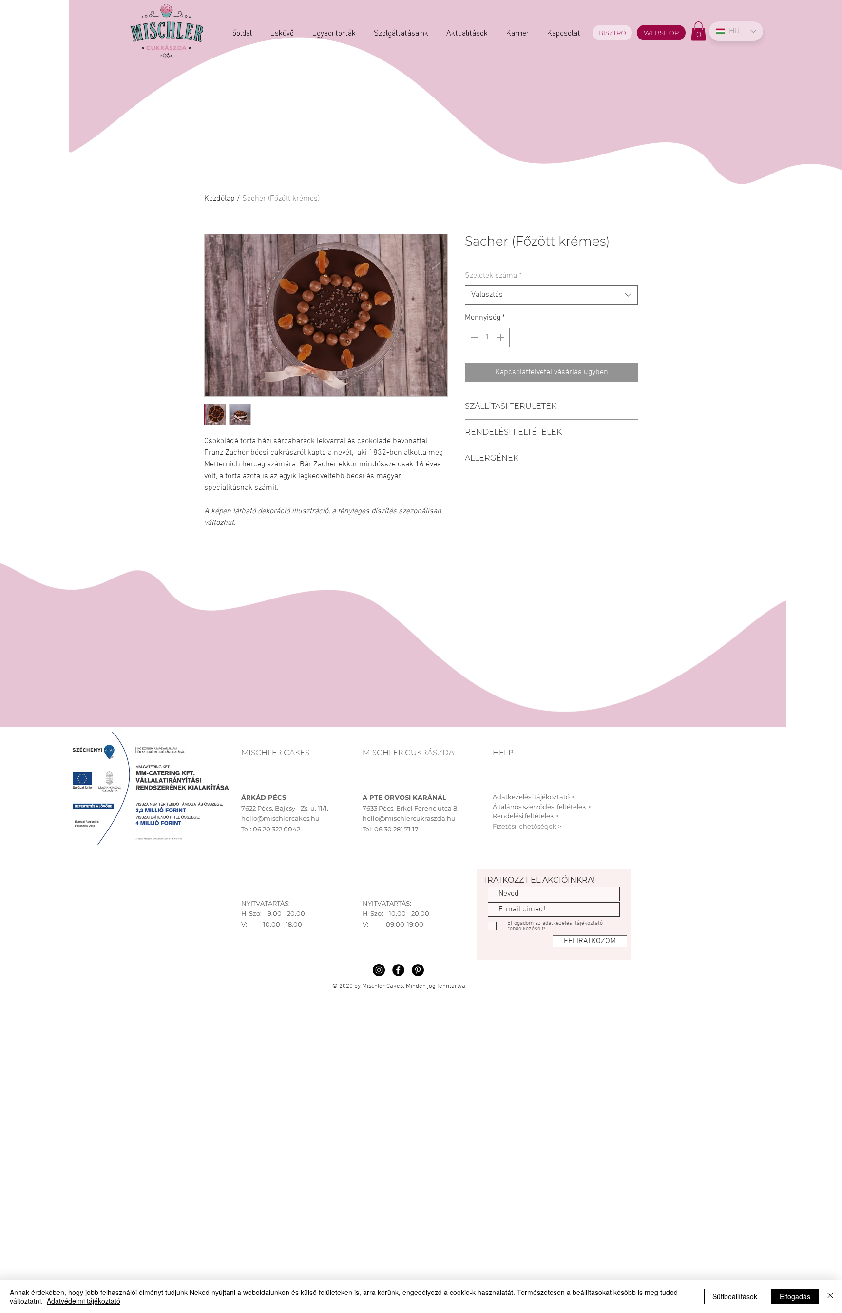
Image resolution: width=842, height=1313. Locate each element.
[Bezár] (830, 1296)
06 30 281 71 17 (396, 829)
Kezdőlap (219, 199)
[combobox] (551, 295)
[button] (698, 30)
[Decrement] (473, 337)
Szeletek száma (493, 276)
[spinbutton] (487, 337)
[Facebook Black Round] (398, 970)
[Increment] (501, 337)
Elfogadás (795, 1296)
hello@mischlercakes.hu (280, 818)
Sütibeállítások (734, 1296)
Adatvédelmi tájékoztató (83, 1301)
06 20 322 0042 (276, 829)
